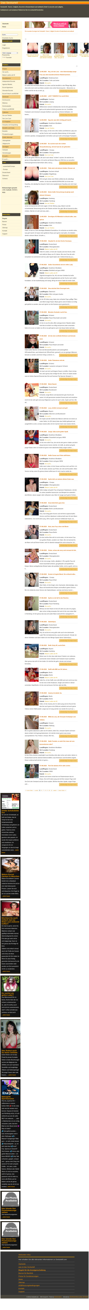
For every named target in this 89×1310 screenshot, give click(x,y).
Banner (4, 221)
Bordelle (5, 131)
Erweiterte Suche (7, 38)
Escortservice (6, 78)
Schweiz (5, 178)
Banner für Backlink (26, 1273)
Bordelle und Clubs (8, 128)
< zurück (36, 790)
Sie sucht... (5, 72)
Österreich (5, 175)
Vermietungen (6, 153)
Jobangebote (6, 140)
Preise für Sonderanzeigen (29, 1276)
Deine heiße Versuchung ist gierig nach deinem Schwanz (46, 56)
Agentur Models (7, 84)
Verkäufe (5, 150)
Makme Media (58, 1297)
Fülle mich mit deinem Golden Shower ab (33, 55)
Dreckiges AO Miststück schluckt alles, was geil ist (59, 56)
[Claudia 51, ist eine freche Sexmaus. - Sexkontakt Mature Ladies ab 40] (72, 53)
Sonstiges (5, 146)
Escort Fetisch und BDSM (10, 93)
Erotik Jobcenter (7, 137)
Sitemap (4, 227)
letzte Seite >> (62, 790)
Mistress (4, 103)
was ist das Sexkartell (27, 1267)
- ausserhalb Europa (8, 166)
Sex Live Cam (6, 118)
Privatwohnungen (7, 134)
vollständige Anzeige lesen (68, 91)
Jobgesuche (6, 143)
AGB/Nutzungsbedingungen (29, 1285)
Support (4, 234)
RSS (3, 192)
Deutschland (6, 172)
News (21, 1279)
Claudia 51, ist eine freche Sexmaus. (72, 55)
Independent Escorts (8, 81)
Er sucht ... (5, 156)
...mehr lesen (6, 896)
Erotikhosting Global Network (79, 1297)
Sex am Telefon (7, 115)
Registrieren (6, 48)
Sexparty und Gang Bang (10, 125)
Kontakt (4, 230)
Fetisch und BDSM (8, 109)
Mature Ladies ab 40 (8, 75)
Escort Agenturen (7, 87)
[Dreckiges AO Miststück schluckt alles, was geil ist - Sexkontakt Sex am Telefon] (59, 53)
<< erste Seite (29, 790)
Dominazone (6, 100)
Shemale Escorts (7, 90)
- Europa (5, 169)
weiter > (55, 790)
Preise (4, 224)
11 (51, 790)
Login (4, 45)
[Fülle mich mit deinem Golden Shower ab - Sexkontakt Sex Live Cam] (32, 53)
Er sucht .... (5, 159)
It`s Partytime (6, 121)
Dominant (5, 97)
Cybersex (5, 112)
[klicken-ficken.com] (11, 1048)
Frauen (4, 69)
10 (49, 790)
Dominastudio (6, 106)
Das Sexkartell (9, 2)
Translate (9, 57)
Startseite (22, 1264)
